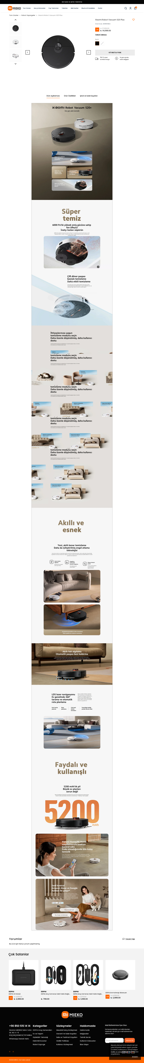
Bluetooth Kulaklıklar (88, 8)
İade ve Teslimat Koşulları (66, 1037)
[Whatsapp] (13, 1051)
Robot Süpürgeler (28, 15)
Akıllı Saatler (74, 8)
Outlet (100, 8)
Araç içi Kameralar (39, 8)
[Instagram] (9, 1051)
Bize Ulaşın (84, 1044)
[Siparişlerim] (130, 8)
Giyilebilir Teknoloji (40, 1037)
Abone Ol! (129, 1040)
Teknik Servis (85, 1037)
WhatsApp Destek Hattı (19, 1039)
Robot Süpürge (39, 1044)
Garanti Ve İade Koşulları (66, 1033)
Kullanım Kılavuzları (88, 1041)
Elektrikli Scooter (40, 1041)
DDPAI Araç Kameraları (42, 1030)
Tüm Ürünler (27, 8)
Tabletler (65, 8)
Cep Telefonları (53, 8)
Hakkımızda (84, 1030)
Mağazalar (84, 1033)
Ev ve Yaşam (38, 1033)
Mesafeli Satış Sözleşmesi (66, 1030)
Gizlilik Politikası (62, 1041)
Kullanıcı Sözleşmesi (64, 1044)
